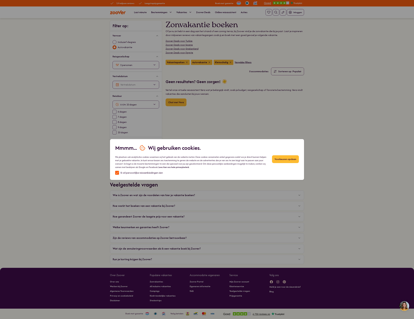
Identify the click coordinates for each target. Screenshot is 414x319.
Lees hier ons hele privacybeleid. (173, 167)
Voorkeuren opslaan (285, 159)
